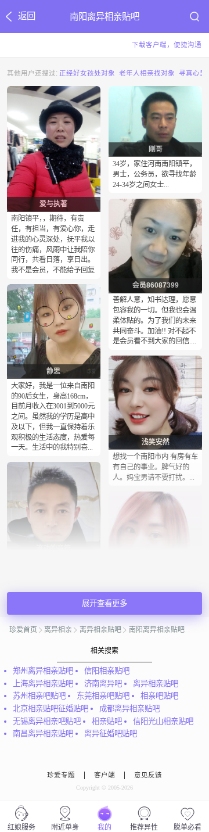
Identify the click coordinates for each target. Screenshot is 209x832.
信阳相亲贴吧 (106, 670)
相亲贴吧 (107, 721)
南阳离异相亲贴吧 (157, 630)
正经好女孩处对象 (87, 72)
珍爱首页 (23, 630)
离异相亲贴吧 (100, 630)
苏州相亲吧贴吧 (39, 695)
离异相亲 (58, 630)
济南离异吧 (103, 683)
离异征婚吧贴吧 (110, 733)
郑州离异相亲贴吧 (43, 670)
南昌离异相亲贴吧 (43, 733)
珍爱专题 (61, 775)
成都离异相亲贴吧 (129, 708)
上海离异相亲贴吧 (43, 683)
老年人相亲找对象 (147, 72)
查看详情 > (53, 282)
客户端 (104, 775)
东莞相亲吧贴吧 (103, 695)
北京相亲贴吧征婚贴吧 (50, 708)
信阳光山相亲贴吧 (163, 721)
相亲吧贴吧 (159, 695)
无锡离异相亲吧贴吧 (47, 721)
